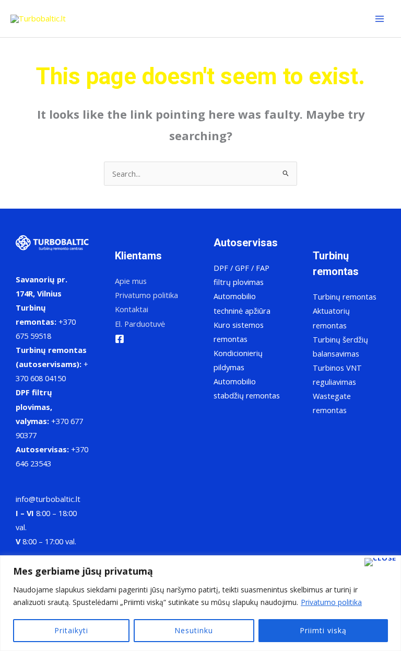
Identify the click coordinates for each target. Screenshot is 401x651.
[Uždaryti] (380, 562)
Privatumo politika (331, 602)
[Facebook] (119, 339)
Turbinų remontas (344, 296)
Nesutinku (193, 630)
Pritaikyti (71, 630)
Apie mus (131, 281)
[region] (200, 603)
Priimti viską (323, 630)
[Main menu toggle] (380, 19)
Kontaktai (131, 309)
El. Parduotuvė (140, 323)
